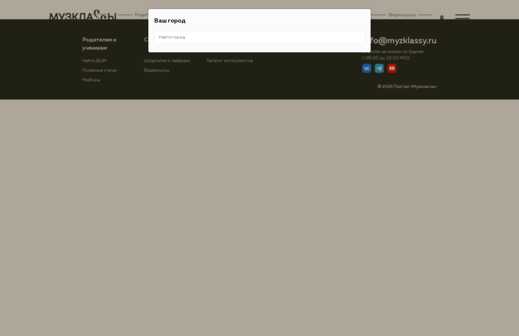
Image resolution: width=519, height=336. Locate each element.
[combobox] (259, 37)
